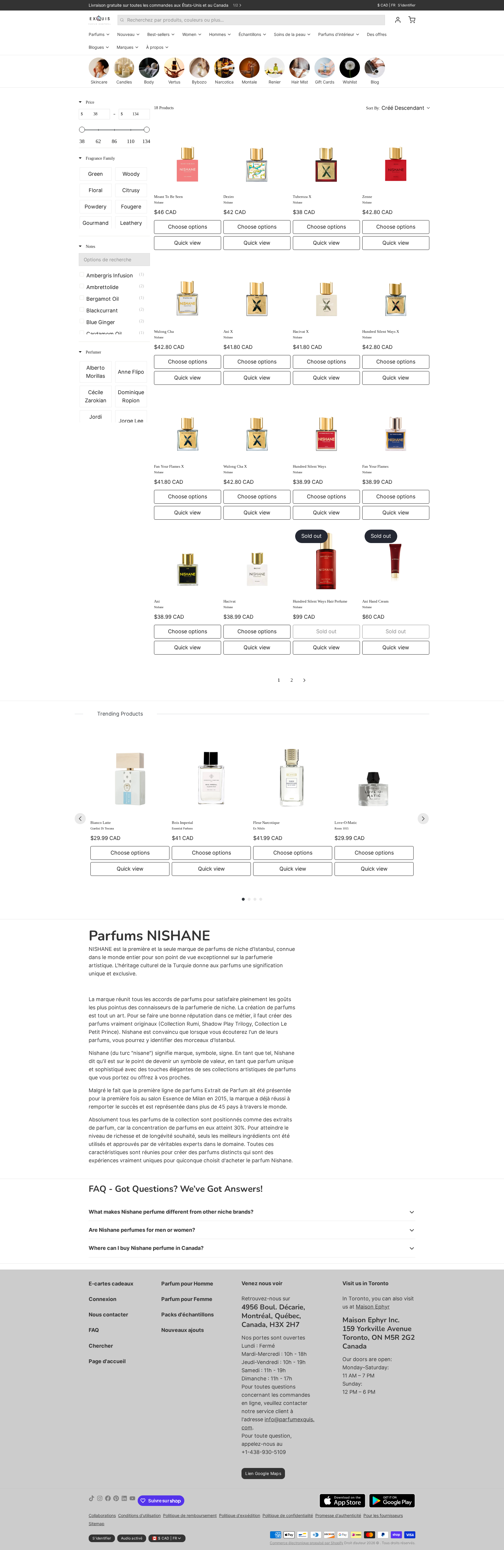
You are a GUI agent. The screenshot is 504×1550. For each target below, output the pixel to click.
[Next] (423, 818)
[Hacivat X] (326, 291)
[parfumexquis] (100, 20)
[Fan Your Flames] (395, 426)
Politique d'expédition (239, 1515)
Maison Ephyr (373, 1307)
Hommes (217, 34)
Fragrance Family (100, 158)
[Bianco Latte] (129, 776)
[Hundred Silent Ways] (326, 426)
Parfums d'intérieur (336, 34)
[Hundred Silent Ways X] (395, 291)
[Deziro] (256, 156)
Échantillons (250, 34)
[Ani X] (256, 291)
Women (189, 34)
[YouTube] (132, 1500)
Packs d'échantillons (187, 1314)
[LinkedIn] (124, 1500)
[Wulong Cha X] (256, 426)
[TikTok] (91, 1500)
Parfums (96, 34)
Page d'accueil (107, 1361)
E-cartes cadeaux (111, 1284)
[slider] (82, 130)
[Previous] (80, 818)
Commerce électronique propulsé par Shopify (306, 1543)
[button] (397, 108)
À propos (154, 47)
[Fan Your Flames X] (187, 426)
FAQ (94, 1330)
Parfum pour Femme (186, 1299)
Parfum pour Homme (187, 1284)
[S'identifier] (395, 19)
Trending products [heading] (120, 714)
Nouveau (125, 34)
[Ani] (187, 560)
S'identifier (406, 5)
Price (89, 102)
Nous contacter (108, 1314)
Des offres (376, 34)
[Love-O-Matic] (374, 776)
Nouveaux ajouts (182, 1330)
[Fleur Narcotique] (292, 776)
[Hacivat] (256, 560)
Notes (90, 246)
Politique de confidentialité (287, 1515)
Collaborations (102, 1515)
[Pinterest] (116, 1500)
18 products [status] (164, 108)
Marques (125, 47)
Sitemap (96, 1523)
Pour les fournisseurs (383, 1515)
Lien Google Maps (263, 1473)
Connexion (102, 1299)
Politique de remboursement (190, 1515)
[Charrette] (409, 19)
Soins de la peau (289, 34)
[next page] (304, 680)
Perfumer (93, 352)
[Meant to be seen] (187, 156)
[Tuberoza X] (326, 156)
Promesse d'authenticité (338, 1515)
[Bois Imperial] (211, 776)
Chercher (101, 1346)
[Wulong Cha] (187, 291)
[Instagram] (100, 1500)
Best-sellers (158, 34)
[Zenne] (395, 156)
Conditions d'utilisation (139, 1515)
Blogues (96, 47)
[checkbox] (95, 174)
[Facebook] (108, 1500)
